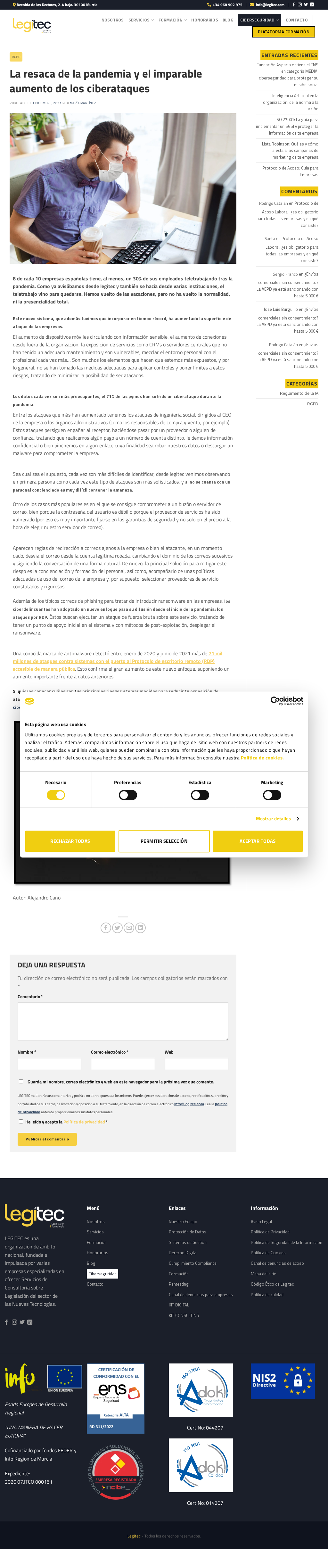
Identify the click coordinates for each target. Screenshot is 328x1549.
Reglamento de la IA (299, 393)
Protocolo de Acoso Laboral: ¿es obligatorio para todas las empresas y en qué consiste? (287, 214)
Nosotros (113, 20)
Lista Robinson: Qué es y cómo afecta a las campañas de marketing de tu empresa (290, 151)
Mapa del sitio (263, 1274)
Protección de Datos (187, 1232)
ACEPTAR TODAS (258, 841)
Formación (171, 20)
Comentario (30, 996)
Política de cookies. (262, 757)
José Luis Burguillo (281, 309)
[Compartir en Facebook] (106, 928)
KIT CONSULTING (184, 1315)
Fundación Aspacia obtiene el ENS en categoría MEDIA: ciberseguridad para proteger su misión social (287, 75)
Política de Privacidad (270, 1232)
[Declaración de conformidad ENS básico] (205, 1390)
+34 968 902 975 (227, 5)
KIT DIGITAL (179, 1305)
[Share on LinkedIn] (140, 928)
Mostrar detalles (273, 818)
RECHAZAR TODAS (70, 841)
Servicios (139, 20)
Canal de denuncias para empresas (201, 1294)
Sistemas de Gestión (188, 1242)
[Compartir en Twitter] (117, 928)
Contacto (297, 20)
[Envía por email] (129, 928)
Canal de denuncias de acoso (277, 1263)
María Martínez (83, 103)
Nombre (27, 1052)
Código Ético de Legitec (272, 1284)
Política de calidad (267, 1294)
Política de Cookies (268, 1252)
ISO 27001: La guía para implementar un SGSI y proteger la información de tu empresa (287, 126)
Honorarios (204, 20)
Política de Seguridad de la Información (286, 1242)
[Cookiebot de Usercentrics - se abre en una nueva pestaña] (275, 701)
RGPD (16, 56)
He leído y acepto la (66, 1121)
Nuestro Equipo (183, 1221)
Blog (228, 20)
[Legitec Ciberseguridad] (123, 1473)
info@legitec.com (270, 5)
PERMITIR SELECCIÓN (164, 841)
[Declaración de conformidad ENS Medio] (123, 1398)
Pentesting (179, 1284)
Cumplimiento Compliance (193, 1263)
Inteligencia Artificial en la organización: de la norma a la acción (290, 102)
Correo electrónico (109, 1052)
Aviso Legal (261, 1221)
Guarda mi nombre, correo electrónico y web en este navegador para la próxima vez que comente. (121, 1081)
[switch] (128, 795)
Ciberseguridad (257, 20)
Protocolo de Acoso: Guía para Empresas (290, 171)
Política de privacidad (84, 1121)
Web (169, 1052)
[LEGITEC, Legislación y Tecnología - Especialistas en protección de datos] (32, 26)
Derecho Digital (183, 1252)
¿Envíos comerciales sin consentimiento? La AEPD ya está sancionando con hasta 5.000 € (287, 285)
